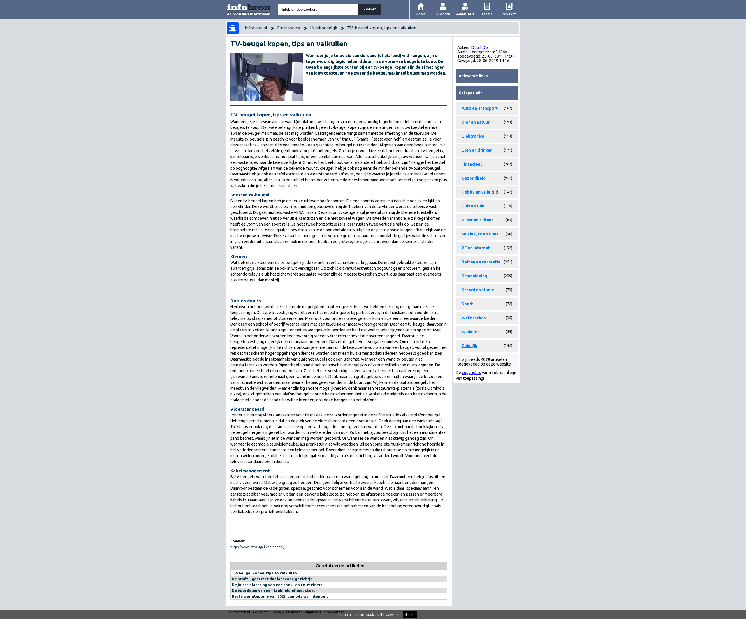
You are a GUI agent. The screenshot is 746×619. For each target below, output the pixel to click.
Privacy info (390, 615)
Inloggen (443, 14)
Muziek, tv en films (480, 234)
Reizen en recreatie (481, 262)
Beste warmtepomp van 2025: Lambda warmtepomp (280, 596)
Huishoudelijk (323, 27)
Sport (467, 303)
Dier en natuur (476, 122)
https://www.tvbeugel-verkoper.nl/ (257, 547)
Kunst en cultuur (477, 220)
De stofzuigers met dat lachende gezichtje (272, 579)
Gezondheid (474, 178)
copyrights (471, 372)
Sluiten (410, 615)
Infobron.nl (256, 27)
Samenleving (474, 276)
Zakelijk (469, 345)
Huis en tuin (473, 206)
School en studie (478, 290)
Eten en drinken (477, 150)
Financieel (472, 164)
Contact (509, 14)
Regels (487, 14)
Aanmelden (465, 14)
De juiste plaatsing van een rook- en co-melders (277, 585)
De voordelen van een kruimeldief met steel (273, 590)
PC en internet (476, 248)
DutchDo (479, 47)
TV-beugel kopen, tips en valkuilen (381, 27)
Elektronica (288, 27)
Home (420, 14)
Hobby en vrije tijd (480, 192)
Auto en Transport (480, 108)
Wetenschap (474, 317)
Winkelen (471, 331)
